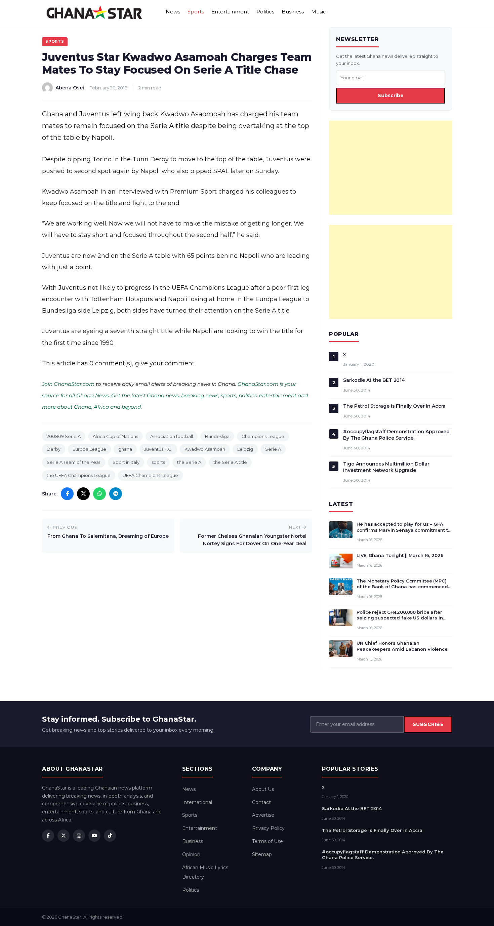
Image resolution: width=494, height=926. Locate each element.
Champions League (263, 436)
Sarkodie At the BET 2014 (374, 380)
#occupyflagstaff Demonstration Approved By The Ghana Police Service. (396, 435)
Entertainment (230, 11)
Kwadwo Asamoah (204, 449)
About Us (263, 789)
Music (318, 11)
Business (293, 11)
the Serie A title (230, 462)
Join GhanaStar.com (68, 384)
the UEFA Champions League (79, 475)
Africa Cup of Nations (115, 436)
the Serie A (189, 462)
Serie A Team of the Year (73, 462)
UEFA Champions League (150, 475)
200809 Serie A (64, 436)
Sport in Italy (126, 462)
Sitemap (262, 854)
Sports (196, 11)
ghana (125, 449)
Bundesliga (217, 436)
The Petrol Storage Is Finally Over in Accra (394, 406)
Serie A (273, 449)
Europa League (89, 449)
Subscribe (391, 95)
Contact (261, 802)
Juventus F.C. (158, 449)
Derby (53, 449)
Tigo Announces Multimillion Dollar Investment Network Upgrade (386, 467)
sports (158, 462)
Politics (265, 11)
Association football (171, 436)
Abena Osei (69, 88)
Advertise (263, 815)
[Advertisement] (390, 168)
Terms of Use (267, 841)
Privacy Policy (268, 828)
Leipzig (245, 449)
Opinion (191, 854)
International (197, 802)
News (173, 11)
